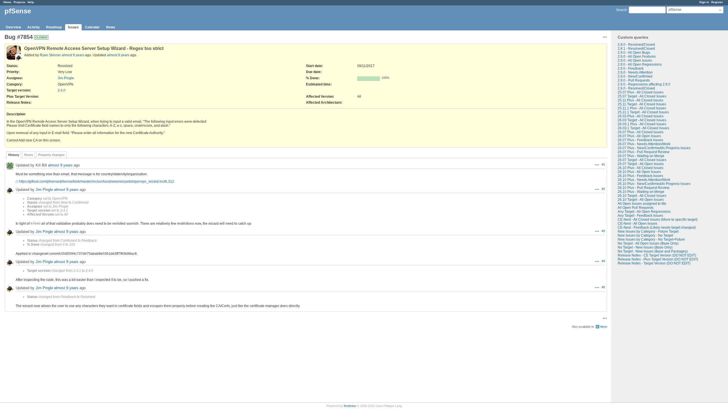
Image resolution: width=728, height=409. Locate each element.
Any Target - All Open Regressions (644, 212)
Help (31, 2)
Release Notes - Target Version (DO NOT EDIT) (654, 263)
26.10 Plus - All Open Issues (639, 172)
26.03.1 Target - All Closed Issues (643, 128)
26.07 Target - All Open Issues (641, 164)
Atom (603, 326)
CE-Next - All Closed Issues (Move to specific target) (658, 220)
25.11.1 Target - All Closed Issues (643, 112)
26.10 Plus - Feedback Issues (640, 176)
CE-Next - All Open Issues (637, 224)
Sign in (704, 2)
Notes (28, 154)
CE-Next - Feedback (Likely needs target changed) (657, 227)
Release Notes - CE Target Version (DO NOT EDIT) (657, 255)
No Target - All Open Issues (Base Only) (648, 243)
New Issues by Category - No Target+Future (651, 239)
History (13, 154)
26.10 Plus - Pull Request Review (643, 188)
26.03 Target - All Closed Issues (642, 120)
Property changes (51, 154)
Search (621, 10)
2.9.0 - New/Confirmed (635, 76)
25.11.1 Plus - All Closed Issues (642, 108)
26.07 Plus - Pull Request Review (643, 152)
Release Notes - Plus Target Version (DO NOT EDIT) (658, 259)
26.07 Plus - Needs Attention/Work (644, 144)
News (110, 27)
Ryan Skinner (50, 55)
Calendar (92, 27)
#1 (603, 164)
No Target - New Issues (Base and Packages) (653, 251)
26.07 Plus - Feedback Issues (640, 140)
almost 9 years (73, 55)
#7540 (35, 224)
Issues (73, 27)
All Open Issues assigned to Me (642, 204)
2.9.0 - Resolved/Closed (636, 88)
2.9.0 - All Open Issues (635, 60)
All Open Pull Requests (635, 208)
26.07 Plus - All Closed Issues (640, 132)
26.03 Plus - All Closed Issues (640, 116)
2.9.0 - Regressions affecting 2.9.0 (644, 84)
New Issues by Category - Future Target (648, 231)
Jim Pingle (66, 78)
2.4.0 (61, 90)
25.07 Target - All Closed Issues (642, 96)
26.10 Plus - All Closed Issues (640, 168)
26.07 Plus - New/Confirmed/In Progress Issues (654, 148)
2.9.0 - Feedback (631, 68)
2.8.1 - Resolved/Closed (636, 49)
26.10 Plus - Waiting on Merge (641, 192)
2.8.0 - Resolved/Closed (636, 45)
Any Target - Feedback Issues (640, 216)
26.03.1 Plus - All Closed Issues (642, 124)
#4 (603, 261)
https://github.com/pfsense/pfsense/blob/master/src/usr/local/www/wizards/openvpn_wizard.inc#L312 (96, 181)
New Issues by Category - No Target (645, 235)
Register (717, 2)
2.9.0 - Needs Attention (635, 72)
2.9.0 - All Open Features (637, 57)
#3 (603, 231)
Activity (33, 27)
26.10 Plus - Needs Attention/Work (644, 180)
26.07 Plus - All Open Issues (639, 136)
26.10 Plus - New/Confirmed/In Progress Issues (654, 184)
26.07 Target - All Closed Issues (642, 160)
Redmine (350, 406)
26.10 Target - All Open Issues (641, 200)
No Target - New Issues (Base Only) (645, 247)
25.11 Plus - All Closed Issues (640, 100)
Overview (13, 27)
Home (7, 2)
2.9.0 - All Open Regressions (640, 64)
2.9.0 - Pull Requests (634, 80)
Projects (19, 2)
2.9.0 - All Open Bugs (634, 53)
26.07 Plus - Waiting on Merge (641, 156)
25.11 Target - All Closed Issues (642, 104)
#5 (603, 287)
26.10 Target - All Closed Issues (642, 196)
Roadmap (54, 27)
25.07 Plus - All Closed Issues (640, 92)
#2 (603, 189)
